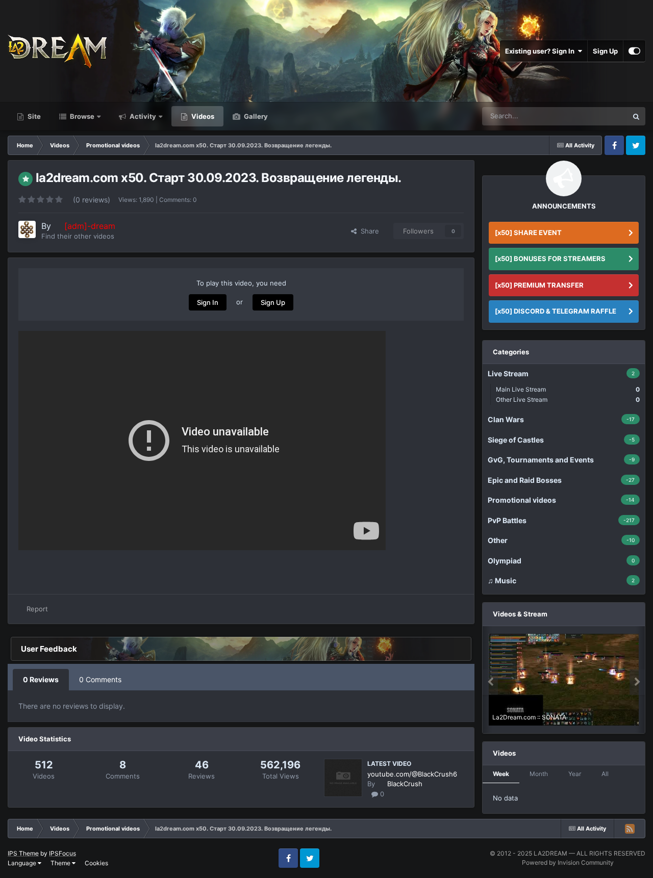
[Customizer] (634, 51)
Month (539, 774)
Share (368, 231)
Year (574, 774)
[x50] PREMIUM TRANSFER (539, 285)
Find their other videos (77, 236)
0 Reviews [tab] (41, 679)
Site (33, 116)
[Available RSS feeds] (629, 828)
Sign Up (605, 51)
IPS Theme (23, 853)
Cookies (96, 863)
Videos (202, 116)
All (605, 774)
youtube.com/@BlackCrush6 (412, 774)
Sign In (207, 302)
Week (501, 774)
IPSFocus (62, 853)
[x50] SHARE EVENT (528, 232)
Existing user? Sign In (541, 51)
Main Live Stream (568, 389)
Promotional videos (586, 116)
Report (37, 609)
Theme (61, 863)
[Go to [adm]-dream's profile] (27, 229)
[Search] (636, 116)
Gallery (255, 116)
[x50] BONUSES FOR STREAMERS (550, 258)
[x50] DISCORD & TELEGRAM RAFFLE (555, 311)
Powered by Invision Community (568, 862)
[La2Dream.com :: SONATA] (564, 680)
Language (23, 863)
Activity (142, 116)
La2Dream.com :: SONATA (529, 717)
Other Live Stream (568, 399)
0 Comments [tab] (100, 679)
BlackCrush (404, 784)
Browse (81, 116)
